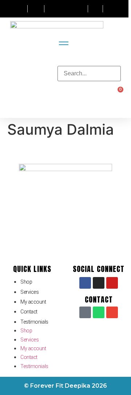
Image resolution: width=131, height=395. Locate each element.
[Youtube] (112, 283)
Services (29, 292)
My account (33, 302)
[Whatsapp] (98, 312)
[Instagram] (98, 283)
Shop (26, 282)
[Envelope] (112, 312)
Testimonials (34, 322)
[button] (89, 61)
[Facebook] (85, 283)
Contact (28, 312)
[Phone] (85, 312)
